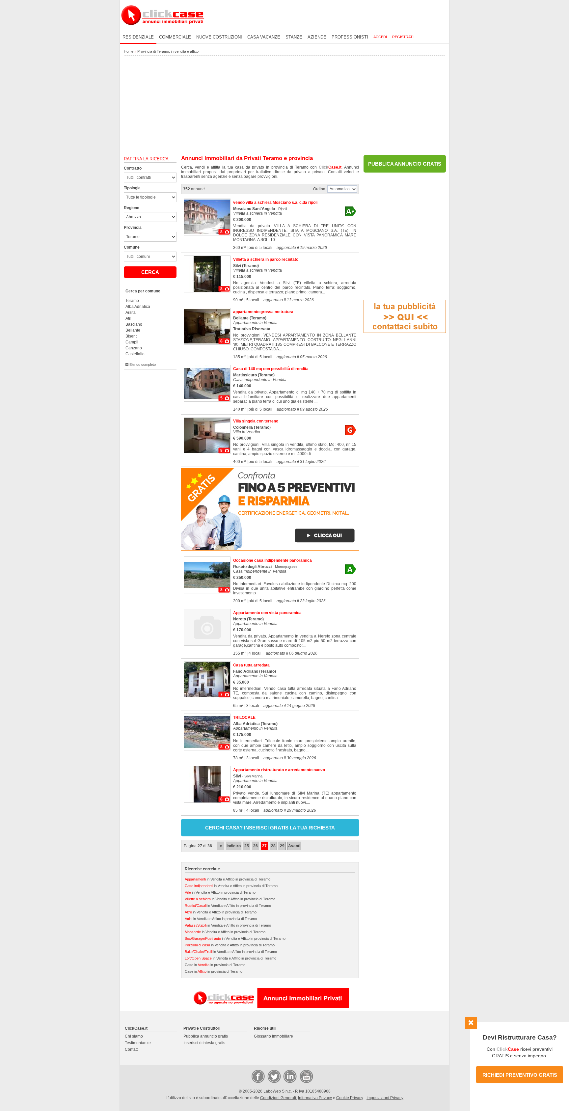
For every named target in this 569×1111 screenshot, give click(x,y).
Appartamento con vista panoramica (267, 612)
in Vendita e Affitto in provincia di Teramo (227, 879)
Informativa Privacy (315, 1098)
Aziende (317, 37)
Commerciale (175, 37)
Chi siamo (134, 1036)
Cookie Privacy (349, 1098)
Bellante (132, 330)
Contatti (132, 1049)
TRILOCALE (244, 717)
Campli (131, 342)
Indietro (234, 846)
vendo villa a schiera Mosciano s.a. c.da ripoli (275, 202)
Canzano (133, 348)
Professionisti (350, 37)
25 (246, 846)
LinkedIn (289, 1076)
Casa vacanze (263, 37)
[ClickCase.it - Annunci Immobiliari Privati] (162, 29)
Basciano (133, 324)
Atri (128, 318)
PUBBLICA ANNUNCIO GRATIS (404, 164)
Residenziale (138, 37)
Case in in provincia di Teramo (215, 965)
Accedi (380, 37)
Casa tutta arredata (251, 665)
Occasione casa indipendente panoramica (272, 560)
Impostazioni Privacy (384, 1098)
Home (128, 51)
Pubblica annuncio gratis (205, 1036)
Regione (131, 207)
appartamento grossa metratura (263, 312)
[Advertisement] (284, 106)
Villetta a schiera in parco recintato (265, 259)
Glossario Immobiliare (273, 1036)
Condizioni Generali (278, 1098)
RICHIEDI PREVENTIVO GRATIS (519, 1075)
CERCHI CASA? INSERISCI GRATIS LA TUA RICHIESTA (270, 827)
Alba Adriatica (137, 306)
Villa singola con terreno (255, 421)
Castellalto (135, 354)
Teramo (132, 300)
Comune (132, 247)
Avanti (294, 846)
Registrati (403, 37)
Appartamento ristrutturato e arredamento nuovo (279, 770)
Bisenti (131, 336)
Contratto (133, 168)
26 (255, 846)
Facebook (258, 1076)
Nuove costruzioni (219, 37)
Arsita (130, 312)
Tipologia (132, 188)
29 (282, 846)
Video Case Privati (306, 1076)
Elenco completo (142, 364)
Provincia (133, 227)
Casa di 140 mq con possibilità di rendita (271, 368)
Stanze (293, 37)
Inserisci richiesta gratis (204, 1043)
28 (273, 846)
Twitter (274, 1076)
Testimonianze (138, 1043)
